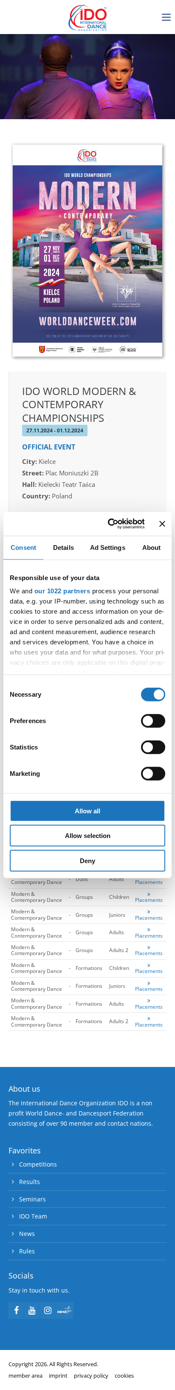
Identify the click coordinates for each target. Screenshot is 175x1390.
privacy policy (91, 1375)
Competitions (38, 1164)
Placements (149, 882)
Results (29, 1182)
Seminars (32, 1199)
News (27, 1234)
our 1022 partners (62, 591)
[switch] (153, 720)
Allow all (87, 810)
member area (25, 1375)
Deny (87, 860)
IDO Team (33, 1216)
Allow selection (87, 835)
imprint (58, 1375)
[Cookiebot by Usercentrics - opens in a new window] (109, 523)
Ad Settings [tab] (107, 547)
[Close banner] (162, 524)
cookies (124, 1375)
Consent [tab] (23, 547)
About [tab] (151, 547)
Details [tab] (63, 547)
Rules (27, 1251)
